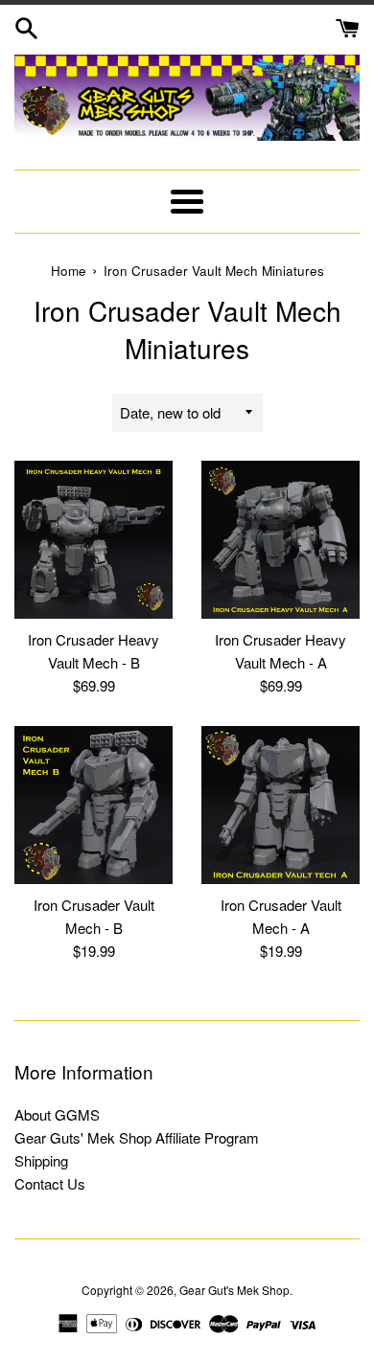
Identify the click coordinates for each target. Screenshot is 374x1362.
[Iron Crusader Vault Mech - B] (93, 805)
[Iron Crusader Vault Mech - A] (280, 805)
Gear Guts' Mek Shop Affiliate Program (136, 1137)
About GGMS (57, 1114)
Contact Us (49, 1183)
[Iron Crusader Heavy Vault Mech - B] (93, 540)
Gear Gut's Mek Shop (234, 1290)
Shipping (41, 1160)
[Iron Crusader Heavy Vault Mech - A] (280, 540)
